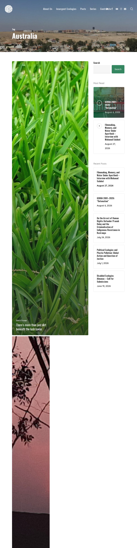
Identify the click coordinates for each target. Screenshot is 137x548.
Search (96, 62)
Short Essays (21, 320)
